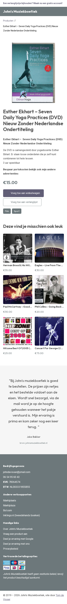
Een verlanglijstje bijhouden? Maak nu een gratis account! (32, 3)
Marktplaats (9, 500)
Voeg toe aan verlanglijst (24, 202)
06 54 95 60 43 (11, 477)
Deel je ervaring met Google (18, 538)
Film (7, 211)
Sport (16, 211)
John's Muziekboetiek (20, 11)
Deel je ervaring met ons (16, 543)
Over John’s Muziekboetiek (18, 528)
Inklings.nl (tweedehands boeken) (21, 515)
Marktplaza (9, 505)
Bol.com (7, 510)
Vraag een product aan (15, 533)
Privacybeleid (10, 548)
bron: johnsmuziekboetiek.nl (33, 443)
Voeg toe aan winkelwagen (25, 193)
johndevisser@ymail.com (16, 472)
